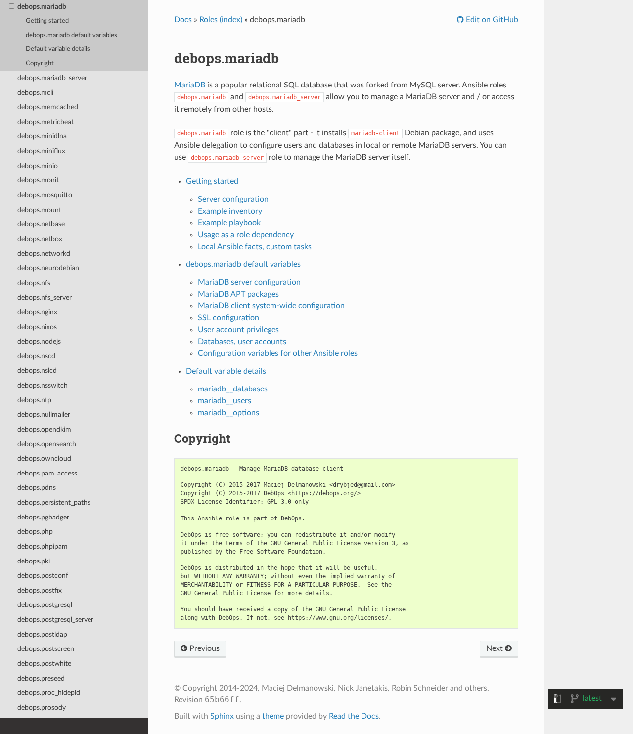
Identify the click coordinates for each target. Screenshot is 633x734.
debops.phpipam (42, 546)
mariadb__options (228, 413)
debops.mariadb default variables (71, 35)
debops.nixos (37, 327)
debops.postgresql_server (55, 619)
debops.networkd (43, 253)
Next (495, 648)
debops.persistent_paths (53, 502)
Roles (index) (220, 20)
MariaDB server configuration (249, 282)
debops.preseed (41, 678)
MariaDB (189, 85)
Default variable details (58, 49)
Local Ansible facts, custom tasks (255, 247)
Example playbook (229, 223)
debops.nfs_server (44, 297)
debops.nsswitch (42, 385)
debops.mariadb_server (52, 78)
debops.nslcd (37, 370)
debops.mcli (35, 92)
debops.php (35, 531)
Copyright (40, 63)
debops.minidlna (42, 136)
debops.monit (38, 180)
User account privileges (238, 330)
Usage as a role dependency (246, 235)
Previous (203, 648)
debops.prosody (41, 707)
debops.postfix (39, 590)
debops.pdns (36, 487)
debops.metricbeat (45, 122)
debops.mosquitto (44, 195)
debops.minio (37, 166)
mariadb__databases (233, 389)
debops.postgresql (44, 604)
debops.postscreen (45, 648)
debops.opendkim (44, 429)
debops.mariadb (41, 6)
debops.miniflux (41, 151)
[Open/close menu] (11, 6)
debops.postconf (42, 575)
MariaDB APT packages (238, 294)
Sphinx (222, 716)
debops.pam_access (47, 473)
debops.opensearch (46, 444)
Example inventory (230, 211)
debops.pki (33, 561)
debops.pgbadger (43, 517)
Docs (183, 20)
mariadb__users (224, 401)
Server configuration (233, 199)
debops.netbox (39, 239)
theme (273, 716)
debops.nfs (33, 283)
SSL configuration (228, 318)
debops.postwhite (44, 663)
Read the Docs (354, 716)
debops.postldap (42, 634)
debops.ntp (34, 400)
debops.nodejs (39, 341)
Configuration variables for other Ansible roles (278, 353)
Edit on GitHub (491, 20)
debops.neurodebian (48, 268)
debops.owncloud (44, 458)
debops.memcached (47, 107)
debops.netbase (41, 224)
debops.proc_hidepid (48, 692)
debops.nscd (36, 356)
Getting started (47, 21)
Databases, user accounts (242, 341)
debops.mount (39, 210)
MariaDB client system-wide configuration (271, 306)
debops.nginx (37, 312)
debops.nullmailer (43, 414)
